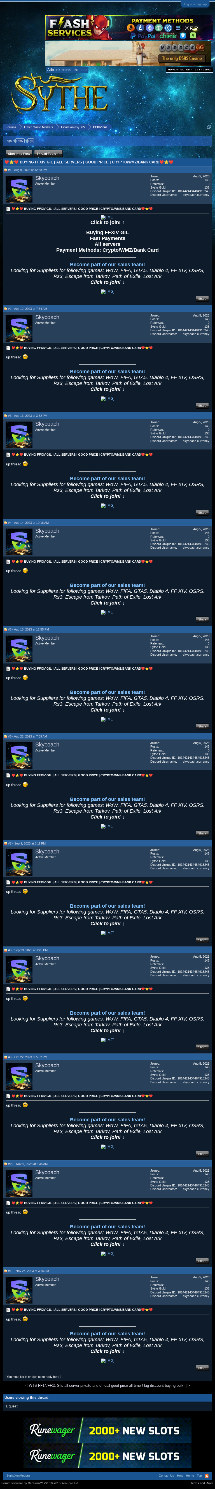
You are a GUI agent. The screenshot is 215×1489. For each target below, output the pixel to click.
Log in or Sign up (195, 4)
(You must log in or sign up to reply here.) (33, 1376)
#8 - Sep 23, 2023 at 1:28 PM (28, 950)
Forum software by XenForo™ (40, 1483)
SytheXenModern (18, 1475)
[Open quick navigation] (209, 127)
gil (31, 140)
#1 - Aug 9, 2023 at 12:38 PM (27, 170)
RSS (207, 1476)
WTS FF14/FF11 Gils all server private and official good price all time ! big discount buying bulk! (106, 1385)
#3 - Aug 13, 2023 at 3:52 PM (27, 415)
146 (206, 180)
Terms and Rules (202, 1483)
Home (190, 1475)
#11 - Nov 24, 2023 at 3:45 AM (28, 1270)
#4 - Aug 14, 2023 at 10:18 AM (28, 522)
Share (202, 298)
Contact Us (166, 1475)
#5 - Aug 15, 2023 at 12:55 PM (28, 629)
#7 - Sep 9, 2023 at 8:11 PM (27, 843)
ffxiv (20, 140)
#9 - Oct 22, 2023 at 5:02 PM (27, 1057)
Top (199, 1475)
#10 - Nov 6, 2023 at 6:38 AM (28, 1163)
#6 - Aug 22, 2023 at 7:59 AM (27, 736)
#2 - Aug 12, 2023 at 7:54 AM (27, 308)
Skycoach (47, 178)
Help (180, 1475)
